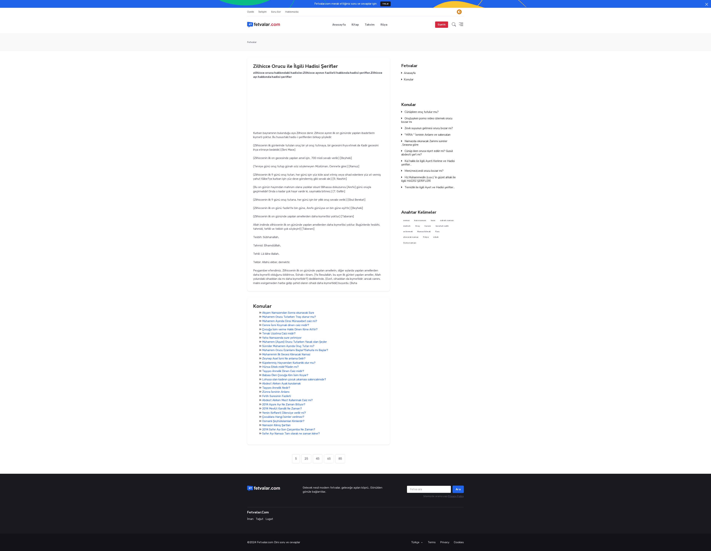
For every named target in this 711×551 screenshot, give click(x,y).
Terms (432, 542)
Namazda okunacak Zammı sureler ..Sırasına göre (424, 143)
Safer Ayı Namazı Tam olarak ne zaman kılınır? (291, 433)
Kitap (355, 24)
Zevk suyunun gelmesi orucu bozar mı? (428, 128)
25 (306, 458)
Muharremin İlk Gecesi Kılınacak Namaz (286, 354)
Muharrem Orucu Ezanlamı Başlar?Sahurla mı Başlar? (295, 350)
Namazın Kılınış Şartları (276, 425)
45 (317, 458)
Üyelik (250, 11)
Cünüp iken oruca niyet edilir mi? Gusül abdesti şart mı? (427, 152)
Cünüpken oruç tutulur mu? (421, 112)
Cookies (459, 542)
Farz (437, 232)
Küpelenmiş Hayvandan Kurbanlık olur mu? (289, 362)
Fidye (426, 237)
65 (329, 458)
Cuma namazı (409, 243)
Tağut (259, 519)
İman (250, 519)
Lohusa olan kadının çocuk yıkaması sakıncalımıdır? (294, 379)
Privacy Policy (456, 496)
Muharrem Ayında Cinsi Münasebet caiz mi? (289, 321)
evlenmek (408, 232)
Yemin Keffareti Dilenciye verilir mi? (284, 412)
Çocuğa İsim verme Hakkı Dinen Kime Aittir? (290, 329)
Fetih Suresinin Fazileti (276, 396)
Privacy (444, 542)
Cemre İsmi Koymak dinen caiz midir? (285, 325)
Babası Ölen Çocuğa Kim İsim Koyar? (285, 375)
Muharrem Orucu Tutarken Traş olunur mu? (289, 316)
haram (428, 226)
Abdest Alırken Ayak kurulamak (281, 383)
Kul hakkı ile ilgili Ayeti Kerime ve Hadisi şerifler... (428, 162)
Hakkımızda (291, 11)
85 (340, 458)
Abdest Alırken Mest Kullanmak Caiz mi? (287, 400)
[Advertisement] (318, 105)
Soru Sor (276, 11)
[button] (454, 25)
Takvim (370, 24)
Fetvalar (252, 42)
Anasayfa (339, 24)
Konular (408, 79)
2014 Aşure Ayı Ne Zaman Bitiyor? (283, 404)
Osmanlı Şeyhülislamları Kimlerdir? (283, 421)
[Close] (706, 4)
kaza (433, 220)
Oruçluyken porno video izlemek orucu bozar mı (426, 120)
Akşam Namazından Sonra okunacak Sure (288, 312)
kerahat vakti (442, 226)
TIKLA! (385, 4)
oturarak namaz (410, 237)
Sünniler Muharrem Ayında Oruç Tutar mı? (288, 346)
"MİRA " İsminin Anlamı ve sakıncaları (427, 135)
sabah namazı (447, 220)
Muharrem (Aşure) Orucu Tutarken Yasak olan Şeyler (294, 341)
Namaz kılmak (424, 232)
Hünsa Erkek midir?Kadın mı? (280, 367)
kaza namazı (420, 220)
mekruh (407, 226)
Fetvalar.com (265, 542)
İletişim (262, 11)
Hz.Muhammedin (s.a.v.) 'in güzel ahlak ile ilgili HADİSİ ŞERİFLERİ (428, 179)
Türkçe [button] (415, 542)
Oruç (417, 226)
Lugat (269, 519)
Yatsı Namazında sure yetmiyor (281, 337)
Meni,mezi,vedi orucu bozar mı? (423, 171)
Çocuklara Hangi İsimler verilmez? (283, 417)
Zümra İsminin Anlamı (275, 392)
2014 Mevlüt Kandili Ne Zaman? (282, 408)
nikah (436, 237)
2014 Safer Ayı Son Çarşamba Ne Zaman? (288, 429)
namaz (406, 220)
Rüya (383, 24)
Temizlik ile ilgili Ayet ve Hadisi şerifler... (429, 187)
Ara (458, 489)
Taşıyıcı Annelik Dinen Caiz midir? (283, 371)
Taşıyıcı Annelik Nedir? (276, 387)
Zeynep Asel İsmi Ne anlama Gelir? (284, 358)
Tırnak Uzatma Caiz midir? (279, 333)
